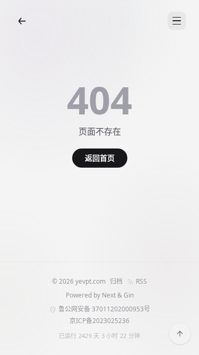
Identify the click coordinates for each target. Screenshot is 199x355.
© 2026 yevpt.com (79, 281)
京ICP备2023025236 (99, 321)
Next (109, 295)
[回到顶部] (180, 333)
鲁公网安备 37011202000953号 (104, 309)
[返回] (21, 20)
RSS (141, 281)
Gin (129, 295)
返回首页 (100, 158)
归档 (116, 281)
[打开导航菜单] (177, 21)
